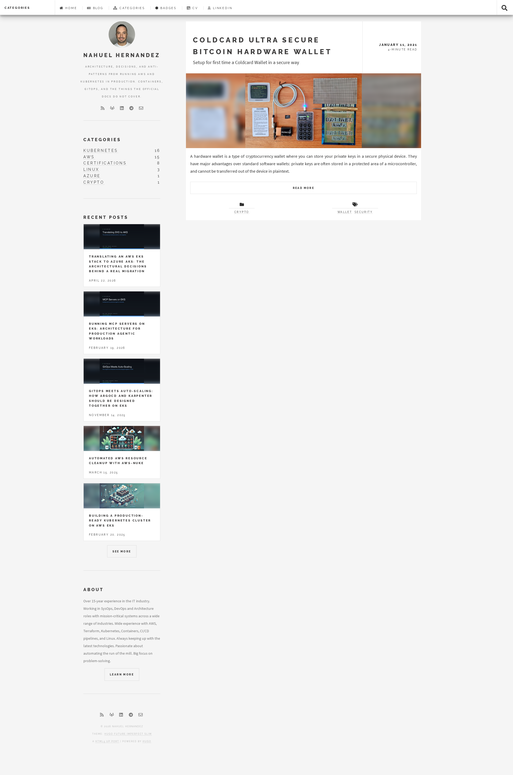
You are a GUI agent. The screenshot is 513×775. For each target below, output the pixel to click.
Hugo (147, 741)
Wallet (344, 212)
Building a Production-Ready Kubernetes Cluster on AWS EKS (120, 520)
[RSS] (102, 108)
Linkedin (221, 8)
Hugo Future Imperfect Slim (128, 734)
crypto (93, 182)
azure (92, 175)
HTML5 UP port (107, 741)
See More (121, 551)
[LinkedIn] (122, 108)
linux (91, 169)
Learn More (122, 674)
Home (70, 8)
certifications (105, 163)
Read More (303, 188)
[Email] (141, 108)
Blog (97, 8)
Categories (17, 8)
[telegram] (131, 108)
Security (364, 212)
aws (89, 157)
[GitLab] (112, 108)
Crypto (241, 212)
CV (194, 8)
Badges (168, 8)
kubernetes (100, 150)
